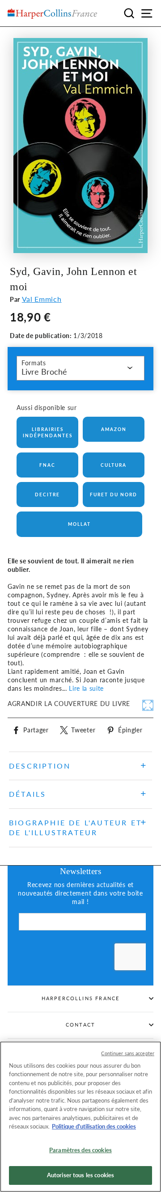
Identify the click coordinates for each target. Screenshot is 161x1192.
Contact (80, 1024)
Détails (27, 794)
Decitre (47, 494)
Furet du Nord (113, 494)
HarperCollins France (81, 998)
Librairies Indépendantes (47, 432)
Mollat (79, 524)
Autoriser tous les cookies (80, 1175)
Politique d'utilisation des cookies (94, 1126)
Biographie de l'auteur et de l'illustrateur (75, 827)
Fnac (47, 465)
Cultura (114, 465)
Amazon (114, 429)
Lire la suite (86, 688)
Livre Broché (44, 372)
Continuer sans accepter (127, 1053)
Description (40, 765)
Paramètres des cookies (80, 1150)
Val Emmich (42, 299)
